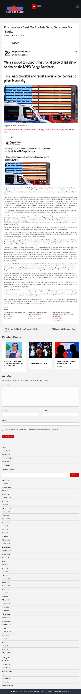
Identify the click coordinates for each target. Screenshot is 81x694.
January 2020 (6, 618)
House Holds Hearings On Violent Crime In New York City (37, 314)
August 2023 (5, 522)
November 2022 (6, 550)
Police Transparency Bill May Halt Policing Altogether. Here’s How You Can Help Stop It (62, 315)
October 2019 (6, 628)
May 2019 (5, 646)
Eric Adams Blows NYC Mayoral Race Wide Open (14, 314)
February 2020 (6, 614)
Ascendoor (50, 691)
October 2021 (6, 586)
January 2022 (6, 579)
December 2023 (6, 515)
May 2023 (5, 529)
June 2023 (5, 526)
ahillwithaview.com (29, 691)
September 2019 (7, 632)
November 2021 (6, 582)
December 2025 (6, 483)
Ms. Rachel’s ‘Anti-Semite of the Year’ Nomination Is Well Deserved (13, 363)
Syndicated (5, 675)
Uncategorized (6, 682)
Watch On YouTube (7, 685)
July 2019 (5, 639)
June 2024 (5, 501)
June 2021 (5, 593)
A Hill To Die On (6, 461)
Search (74, 475)
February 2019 (6, 653)
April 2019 (5, 649)
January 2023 (6, 543)
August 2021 (5, 589)
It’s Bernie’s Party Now (39, 363)
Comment (6, 385)
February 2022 (6, 575)
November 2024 (6, 498)
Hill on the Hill (6, 451)
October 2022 (6, 554)
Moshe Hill (8, 35)
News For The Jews (7, 458)
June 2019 (5, 642)
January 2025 (6, 494)
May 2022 (5, 568)
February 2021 (6, 600)
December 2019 (6, 621)
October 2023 (6, 519)
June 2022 (5, 565)
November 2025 (6, 487)
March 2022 (5, 572)
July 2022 (5, 561)
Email (44, 411)
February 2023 (6, 540)
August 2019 (5, 635)
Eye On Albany (6, 454)
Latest (4, 447)
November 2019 (6, 625)
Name (4, 411)
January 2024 (6, 512)
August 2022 (5, 558)
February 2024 (6, 508)
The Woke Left (6, 465)
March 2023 (5, 536)
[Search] (77, 6)
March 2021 (5, 596)
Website (4, 420)
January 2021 (6, 603)
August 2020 (5, 607)
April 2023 (5, 533)
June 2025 (5, 491)
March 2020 (5, 610)
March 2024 (5, 505)
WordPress (66, 691)
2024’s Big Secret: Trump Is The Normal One (66, 362)
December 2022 (6, 547)
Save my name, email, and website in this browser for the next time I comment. (31, 430)
